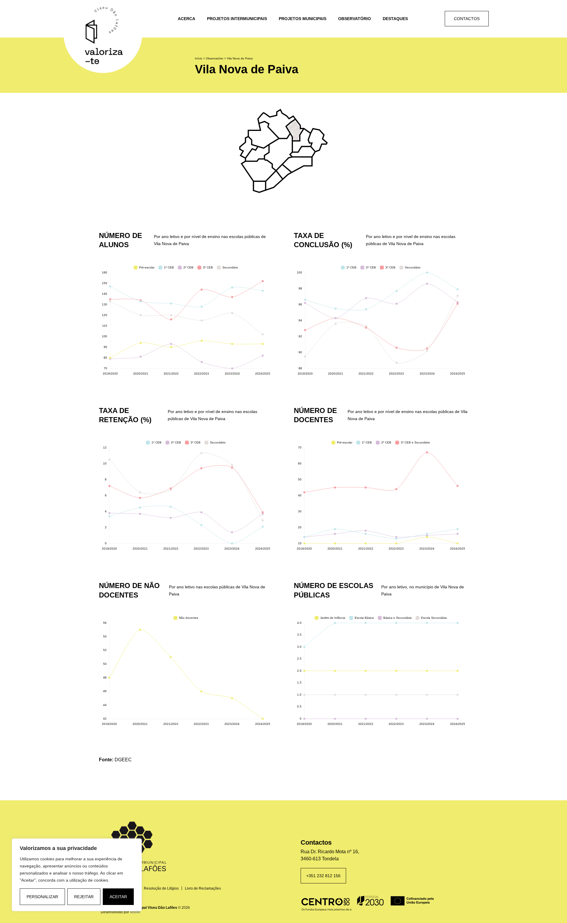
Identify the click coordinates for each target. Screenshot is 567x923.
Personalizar (42, 896)
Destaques (395, 18)
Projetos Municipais (302, 18)
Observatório (354, 18)
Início (198, 58)
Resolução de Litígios (161, 888)
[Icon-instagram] (432, 18)
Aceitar (118, 896)
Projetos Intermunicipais (237, 18)
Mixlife (135, 912)
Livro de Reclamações (203, 888)
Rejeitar (84, 896)
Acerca (186, 18)
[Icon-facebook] (417, 18)
